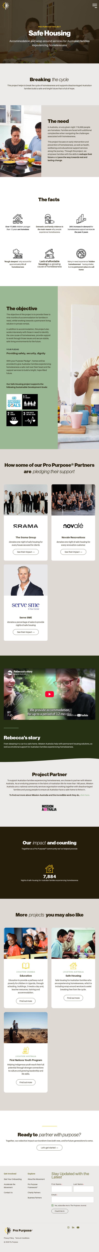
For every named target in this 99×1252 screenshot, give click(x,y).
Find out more (25, 1001)
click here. (85, 795)
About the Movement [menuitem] (36, 1179)
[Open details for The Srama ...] (26, 499)
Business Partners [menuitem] (35, 1198)
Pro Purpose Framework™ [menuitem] (33, 1185)
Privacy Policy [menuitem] (9, 1238)
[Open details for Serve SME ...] (26, 580)
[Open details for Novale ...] (73, 499)
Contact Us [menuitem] (8, 1192)
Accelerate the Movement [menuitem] (10, 1185)
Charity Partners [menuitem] (34, 1192)
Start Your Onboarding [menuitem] (13, 1179)
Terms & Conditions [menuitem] (22, 1238)
